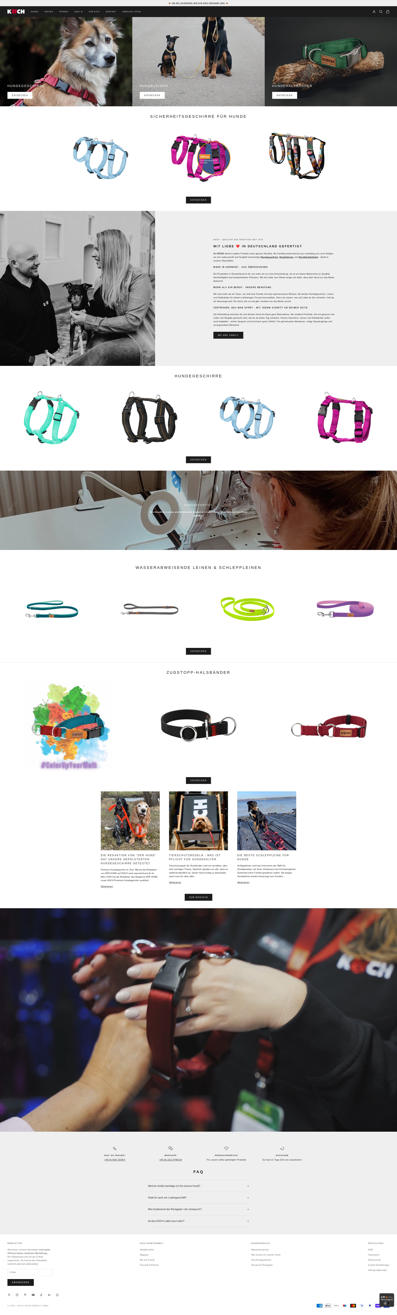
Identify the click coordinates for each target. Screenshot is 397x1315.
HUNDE (34, 12)
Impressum (373, 1254)
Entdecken (20, 95)
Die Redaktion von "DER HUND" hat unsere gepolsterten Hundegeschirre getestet (128, 859)
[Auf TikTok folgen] (41, 1294)
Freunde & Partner (149, 1265)
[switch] (387, 1303)
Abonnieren (20, 1282)
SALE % (78, 12)
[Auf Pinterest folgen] (25, 1294)
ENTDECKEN (198, 460)
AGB (370, 1249)
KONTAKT (111, 12)
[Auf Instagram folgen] (17, 1294)
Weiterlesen (107, 886)
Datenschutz (374, 1260)
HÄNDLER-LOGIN (131, 12)
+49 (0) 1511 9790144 (170, 1159)
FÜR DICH (94, 12)
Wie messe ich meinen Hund (265, 1254)
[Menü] (392, 1295)
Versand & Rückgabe (262, 1265)
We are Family (228, 335)
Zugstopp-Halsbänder (198, 672)
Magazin (144, 1254)
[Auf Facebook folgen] (9, 1294)
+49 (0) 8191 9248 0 (114, 1159)
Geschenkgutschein (261, 1260)
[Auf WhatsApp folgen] (57, 1294)
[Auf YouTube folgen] (33, 1294)
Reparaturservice (260, 1249)
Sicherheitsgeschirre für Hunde (198, 116)
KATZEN (49, 12)
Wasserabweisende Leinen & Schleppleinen (199, 567)
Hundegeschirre (199, 376)
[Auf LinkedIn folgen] (49, 1294)
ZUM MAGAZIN (198, 897)
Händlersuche (147, 1249)
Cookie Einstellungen (379, 1265)
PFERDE (63, 12)
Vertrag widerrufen (377, 1270)
